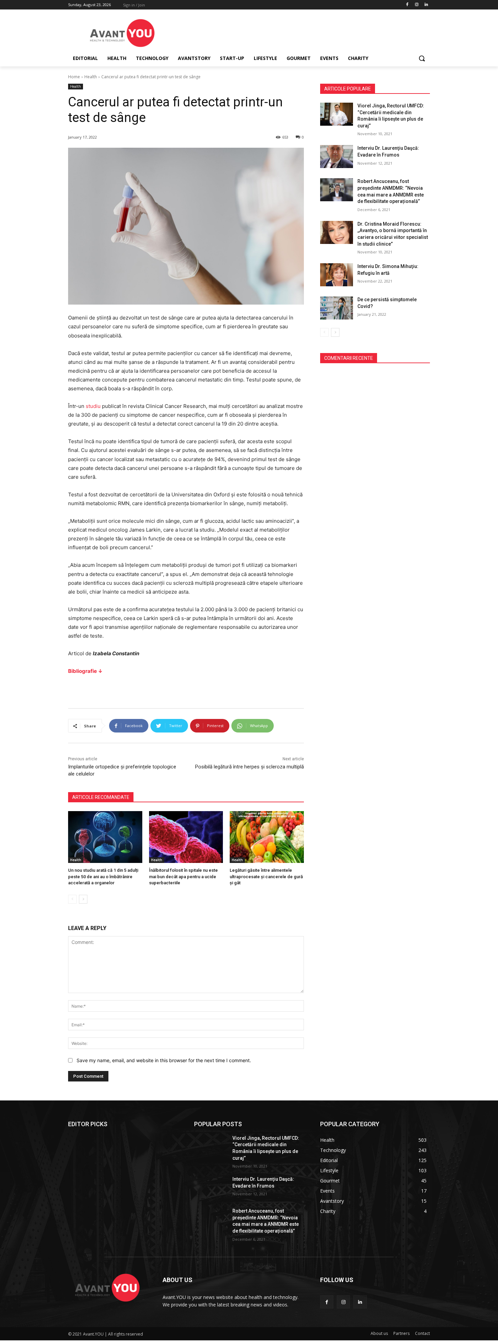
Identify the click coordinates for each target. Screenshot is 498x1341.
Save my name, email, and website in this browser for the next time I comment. (164, 1060)
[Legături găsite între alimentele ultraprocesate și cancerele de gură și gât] (267, 837)
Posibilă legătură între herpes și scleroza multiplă (249, 767)
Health (90, 77)
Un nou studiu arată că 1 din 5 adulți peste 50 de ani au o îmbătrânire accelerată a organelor (103, 876)
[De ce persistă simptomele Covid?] (336, 307)
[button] (422, 58)
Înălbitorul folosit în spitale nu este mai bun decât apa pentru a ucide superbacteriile (183, 876)
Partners (401, 1333)
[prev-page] (72, 899)
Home (74, 77)
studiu (93, 406)
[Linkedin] (426, 5)
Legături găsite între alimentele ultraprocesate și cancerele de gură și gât (266, 876)
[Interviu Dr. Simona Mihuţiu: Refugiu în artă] (336, 274)
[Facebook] (407, 5)
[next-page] (83, 899)
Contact (422, 1333)
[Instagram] (416, 5)
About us (379, 1333)
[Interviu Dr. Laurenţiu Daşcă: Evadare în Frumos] (336, 156)
